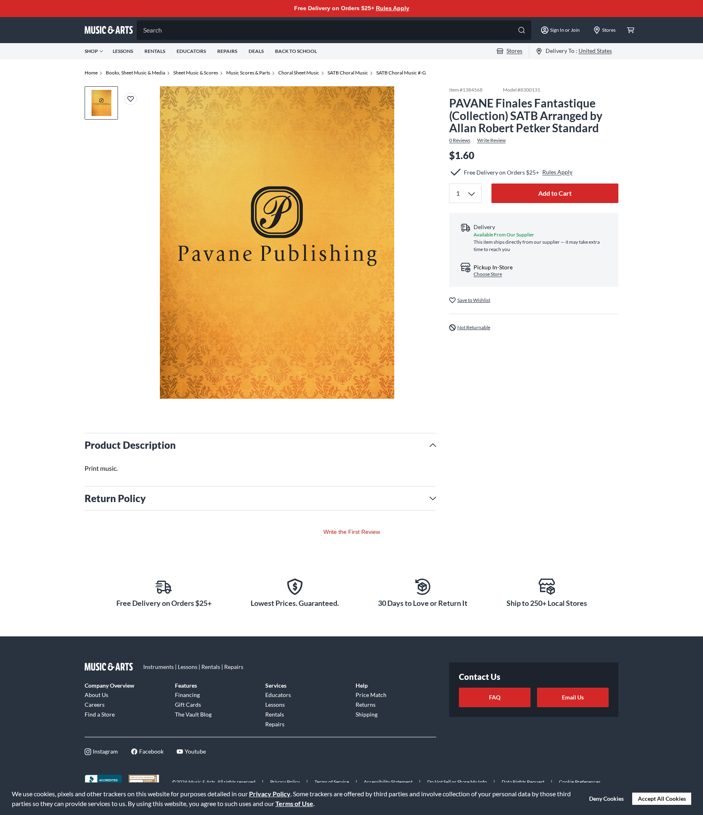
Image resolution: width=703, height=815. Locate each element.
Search (152, 30)
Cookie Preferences (579, 782)
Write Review (491, 140)
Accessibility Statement (388, 782)
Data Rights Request (523, 782)
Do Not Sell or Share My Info (457, 782)
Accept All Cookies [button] (662, 798)
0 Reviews (459, 140)
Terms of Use (294, 803)
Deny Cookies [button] (606, 798)
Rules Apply (392, 8)
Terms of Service (331, 782)
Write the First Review (351, 532)
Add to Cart (555, 193)
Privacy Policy (269, 794)
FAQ (494, 697)
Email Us (573, 697)
